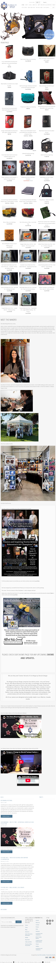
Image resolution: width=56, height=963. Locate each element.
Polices (37, 927)
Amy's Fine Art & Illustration (45, 5)
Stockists (38, 931)
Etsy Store (24, 7)
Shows (37, 944)
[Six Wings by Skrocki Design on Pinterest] (47, 923)
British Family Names (38, 937)
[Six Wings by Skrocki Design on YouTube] (52, 921)
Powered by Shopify (50, 955)
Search (37, 920)
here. (38, 581)
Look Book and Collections (39, 934)
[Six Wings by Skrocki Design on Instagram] (50, 923)
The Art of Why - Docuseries (42, 7)
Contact (37, 924)
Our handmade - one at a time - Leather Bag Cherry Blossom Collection (17, 823)
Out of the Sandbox (41, 955)
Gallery (37, 946)
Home (23, 5)
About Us (35, 5)
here (52, 593)
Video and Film (31, 7)
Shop (26, 5)
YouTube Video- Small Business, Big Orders (12, 887)
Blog (30, 5)
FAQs (37, 929)
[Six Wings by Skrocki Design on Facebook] (50, 921)
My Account (32, 2)
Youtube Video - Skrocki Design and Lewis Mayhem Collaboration (14, 858)
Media (53, 5)
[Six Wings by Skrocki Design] (9, 6)
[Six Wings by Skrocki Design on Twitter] (47, 921)
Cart (53, 7)
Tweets (41, 797)
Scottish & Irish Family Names (39, 941)
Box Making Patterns (6, 800)
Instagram (4, 909)
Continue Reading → (6, 816)
